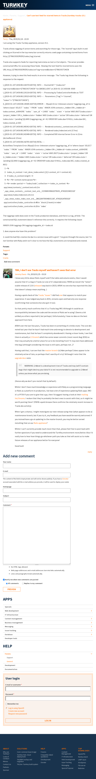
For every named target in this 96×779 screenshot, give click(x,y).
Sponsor (6, 770)
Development (10, 665)
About (6, 748)
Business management (14, 623)
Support (21, 15)
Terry (5, 39)
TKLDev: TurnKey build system (27, 764)
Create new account (16, 711)
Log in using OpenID (16, 708)
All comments (13, 583)
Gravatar (65, 479)
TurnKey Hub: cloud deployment (24, 756)
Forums (13, 15)
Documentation (11, 669)
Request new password (17, 714)
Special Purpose (67, 768)
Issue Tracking (67, 762)
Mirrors (5, 761)
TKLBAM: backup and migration (24, 760)
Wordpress (82, 762)
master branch (51, 350)
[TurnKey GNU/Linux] (15, 7)
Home (5, 15)
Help (7, 646)
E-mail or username (14, 685)
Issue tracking (10, 630)
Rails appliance (40, 423)
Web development (12, 611)
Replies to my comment (33, 583)
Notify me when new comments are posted (21, 579)
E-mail (5, 471)
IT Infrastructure (11, 615)
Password (10, 694)
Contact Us (7, 764)
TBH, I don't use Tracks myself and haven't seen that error (45, 270)
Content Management (66, 753)
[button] (89, 5)
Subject (6, 496)
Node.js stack (83, 757)
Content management (13, 619)
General (10, 661)
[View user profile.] (9, 30)
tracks (5, 258)
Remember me (13, 704)
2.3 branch (34, 337)
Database (8, 634)
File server (81, 765)
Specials (8, 607)
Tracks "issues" (44, 295)
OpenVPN (81, 754)
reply (90, 452)
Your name (7, 462)
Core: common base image (26, 752)
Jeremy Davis (20, 274)
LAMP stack (82, 760)
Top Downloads (84, 749)
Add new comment (12, 261)
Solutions (22, 748)
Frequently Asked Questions (47, 756)
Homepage (7, 487)
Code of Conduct (6, 758)
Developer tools (11, 638)
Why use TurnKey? (6, 753)
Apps (7, 599)
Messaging (9, 626)
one (60, 295)
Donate (43, 762)
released (38, 285)
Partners (6, 767)
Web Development (68, 759)
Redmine (81, 768)
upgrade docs (20, 358)
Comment (7, 505)
